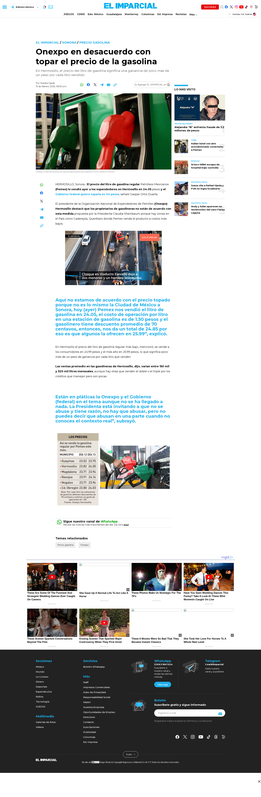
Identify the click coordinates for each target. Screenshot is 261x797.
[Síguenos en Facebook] (226, 6)
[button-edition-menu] (230, 14)
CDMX (81, 14)
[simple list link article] (199, 109)
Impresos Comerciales (96, 687)
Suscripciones (91, 727)
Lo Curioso (42, 676)
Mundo (40, 671)
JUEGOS (69, 14)
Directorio (89, 717)
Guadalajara (114, 14)
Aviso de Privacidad (94, 692)
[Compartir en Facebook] (88, 85)
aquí (126, 524)
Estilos (39, 696)
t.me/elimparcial (214, 664)
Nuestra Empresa (93, 707)
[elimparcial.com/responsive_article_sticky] (259, 781)
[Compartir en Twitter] (95, 85)
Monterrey (131, 14)
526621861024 (163, 664)
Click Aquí (163, 684)
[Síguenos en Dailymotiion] (223, 737)
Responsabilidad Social (96, 697)
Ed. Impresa (165, 14)
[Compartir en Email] (108, 85)
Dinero (40, 681)
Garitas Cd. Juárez (242, 14)
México (40, 666)
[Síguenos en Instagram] (236, 6)
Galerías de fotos (46, 722)
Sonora (69, 42)
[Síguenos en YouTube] (241, 6)
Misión (87, 702)
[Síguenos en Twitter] (231, 6)
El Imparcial (47, 42)
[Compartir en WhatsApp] (82, 85)
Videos (40, 727)
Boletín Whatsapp (94, 666)
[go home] (46, 759)
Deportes (41, 686)
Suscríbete (210, 7)
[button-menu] (4, 7)
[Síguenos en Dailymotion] (256, 6)
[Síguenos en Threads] (251, 6)
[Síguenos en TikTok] (246, 6)
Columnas (147, 14)
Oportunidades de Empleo (99, 712)
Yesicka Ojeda (47, 83)
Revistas (181, 14)
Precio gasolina (94, 42)
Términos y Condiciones (199, 721)
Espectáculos (44, 691)
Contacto (88, 722)
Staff (85, 682)
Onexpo (84, 545)
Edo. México (95, 14)
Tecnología (42, 701)
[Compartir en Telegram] (102, 85)
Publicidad (89, 732)
